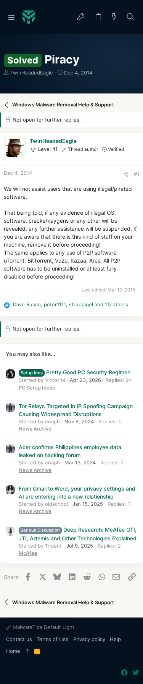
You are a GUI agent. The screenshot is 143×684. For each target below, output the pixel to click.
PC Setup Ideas (37, 388)
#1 (136, 174)
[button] (11, 17)
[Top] (27, 651)
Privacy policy (89, 639)
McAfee (28, 553)
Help (115, 639)
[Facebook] (124, 672)
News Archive (35, 429)
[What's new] (114, 17)
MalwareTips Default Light (42, 627)
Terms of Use (53, 639)
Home (13, 651)
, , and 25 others (70, 304)
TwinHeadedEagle (31, 73)
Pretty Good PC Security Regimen (75, 372)
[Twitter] (135, 672)
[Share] (126, 174)
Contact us (19, 639)
